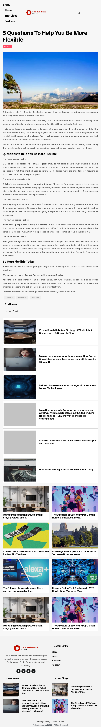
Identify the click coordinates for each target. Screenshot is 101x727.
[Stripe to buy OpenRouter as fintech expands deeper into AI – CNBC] (20, 442)
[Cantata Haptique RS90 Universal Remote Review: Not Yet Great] (26, 535)
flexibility (9, 297)
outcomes (7, 174)
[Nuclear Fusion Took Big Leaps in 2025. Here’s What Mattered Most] (75, 572)
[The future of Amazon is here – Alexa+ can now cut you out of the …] (26, 572)
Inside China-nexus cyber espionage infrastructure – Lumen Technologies (67, 386)
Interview (56, 660)
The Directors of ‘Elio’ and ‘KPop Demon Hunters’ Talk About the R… (73, 516)
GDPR (61, 722)
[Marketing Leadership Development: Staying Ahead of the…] (26, 499)
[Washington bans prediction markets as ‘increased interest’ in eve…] (75, 535)
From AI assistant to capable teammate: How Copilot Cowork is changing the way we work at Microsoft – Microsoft (67, 359)
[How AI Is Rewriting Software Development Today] (20, 470)
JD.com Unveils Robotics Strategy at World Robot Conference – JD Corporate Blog (65, 331)
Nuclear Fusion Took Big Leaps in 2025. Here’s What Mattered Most (73, 589)
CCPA (54, 722)
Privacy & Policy (43, 722)
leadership (22, 297)
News (54, 656)
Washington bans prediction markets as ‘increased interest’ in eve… (74, 553)
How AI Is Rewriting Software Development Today (66, 469)
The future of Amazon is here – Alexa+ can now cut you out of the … (23, 589)
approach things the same (71, 129)
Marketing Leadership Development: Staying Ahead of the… (23, 516)
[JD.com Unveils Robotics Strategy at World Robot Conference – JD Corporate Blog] (20, 332)
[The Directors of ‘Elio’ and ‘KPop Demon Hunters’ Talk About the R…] (75, 499)
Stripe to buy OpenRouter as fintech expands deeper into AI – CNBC (67, 442)
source (71, 291)
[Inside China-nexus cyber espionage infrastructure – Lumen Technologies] (20, 387)
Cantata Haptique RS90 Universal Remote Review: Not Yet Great (26, 553)
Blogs (6, 4)
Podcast (10, 21)
